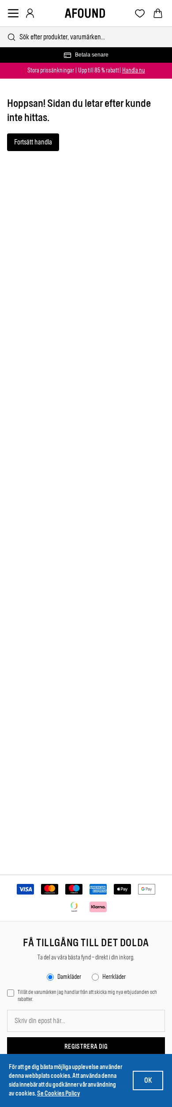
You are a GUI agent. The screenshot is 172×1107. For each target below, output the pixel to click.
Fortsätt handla (33, 142)
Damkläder (69, 977)
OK (148, 1080)
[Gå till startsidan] (85, 13)
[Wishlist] (140, 13)
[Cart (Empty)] (158, 13)
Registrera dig (86, 1046)
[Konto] (30, 13)
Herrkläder (114, 977)
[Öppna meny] (13, 13)
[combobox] (86, 37)
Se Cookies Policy (58, 1093)
